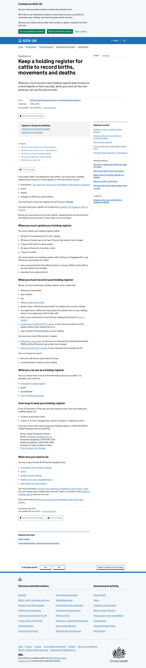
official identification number (34, 348)
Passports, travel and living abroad (72, 620)
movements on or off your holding (36, 467)
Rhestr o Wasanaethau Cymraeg (33, 650)
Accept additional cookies (32, 31)
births (23, 471)
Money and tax (63, 615)
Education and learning (66, 595)
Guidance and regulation (105, 605)
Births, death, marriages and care (33, 600)
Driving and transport (28, 631)
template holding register (34, 383)
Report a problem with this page (110, 567)
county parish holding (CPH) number (37, 324)
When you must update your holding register (38, 147)
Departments (100, 595)
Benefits (22, 595)
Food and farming (46, 47)
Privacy (28, 646)
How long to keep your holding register (36, 157)
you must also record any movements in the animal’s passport (61, 184)
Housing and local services (68, 610)
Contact (72, 646)
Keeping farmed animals (65, 47)
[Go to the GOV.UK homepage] (27, 41)
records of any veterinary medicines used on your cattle (62, 488)
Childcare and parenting (29, 610)
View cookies (81, 31)
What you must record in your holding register (39, 150)
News (96, 600)
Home (20, 47)
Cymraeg (105, 55)
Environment (31, 47)
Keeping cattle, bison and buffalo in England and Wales (107, 137)
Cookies (38, 646)
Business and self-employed (31, 605)
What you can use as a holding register (36, 153)
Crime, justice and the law (30, 620)
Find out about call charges (32, 448)
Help (20, 646)
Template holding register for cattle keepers (111, 153)
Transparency (100, 620)
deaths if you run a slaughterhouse (36, 479)
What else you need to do (31, 160)
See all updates (50, 108)
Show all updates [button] (49, 511)
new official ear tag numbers (34, 483)
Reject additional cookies (60, 31)
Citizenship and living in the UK (32, 615)
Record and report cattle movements (109, 171)
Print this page (28, 169)
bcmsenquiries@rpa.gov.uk (39, 436)
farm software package (33, 395)
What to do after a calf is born (106, 181)
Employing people (64, 600)
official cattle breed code (32, 302)
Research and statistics (105, 610)
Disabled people (26, 626)
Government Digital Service (63, 650)
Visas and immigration (66, 626)
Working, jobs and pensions (68, 631)
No (61, 567)
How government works (105, 626)
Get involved (99, 631)
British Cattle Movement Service (43, 100)
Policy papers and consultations (108, 615)
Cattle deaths (83, 47)
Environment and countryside (69, 605)
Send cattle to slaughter (103, 142)
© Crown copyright (119, 661)
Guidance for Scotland (32, 132)
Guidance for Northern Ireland (36, 129)
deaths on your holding (31, 475)
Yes (47, 567)
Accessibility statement (55, 646)
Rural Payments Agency (71, 100)
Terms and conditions (87, 646)
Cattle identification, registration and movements (38, 543)
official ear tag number (31, 341)
